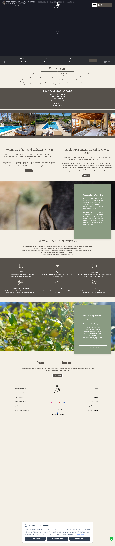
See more (28, 171)
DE (61, 409)
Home (96, 392)
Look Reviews (57, 375)
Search (93, 61)
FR (56, 409)
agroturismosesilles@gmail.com (23, 406)
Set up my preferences (57, 538)
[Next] (112, 124)
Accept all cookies (79, 538)
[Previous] (2, 124)
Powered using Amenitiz (57, 414)
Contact (95, 397)
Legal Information (93, 406)
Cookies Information (92, 410)
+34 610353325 (15, 5)
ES (59, 409)
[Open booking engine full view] (57, 60)
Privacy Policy (94, 401)
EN (53, 409)
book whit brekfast (93, 347)
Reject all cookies (35, 538)
